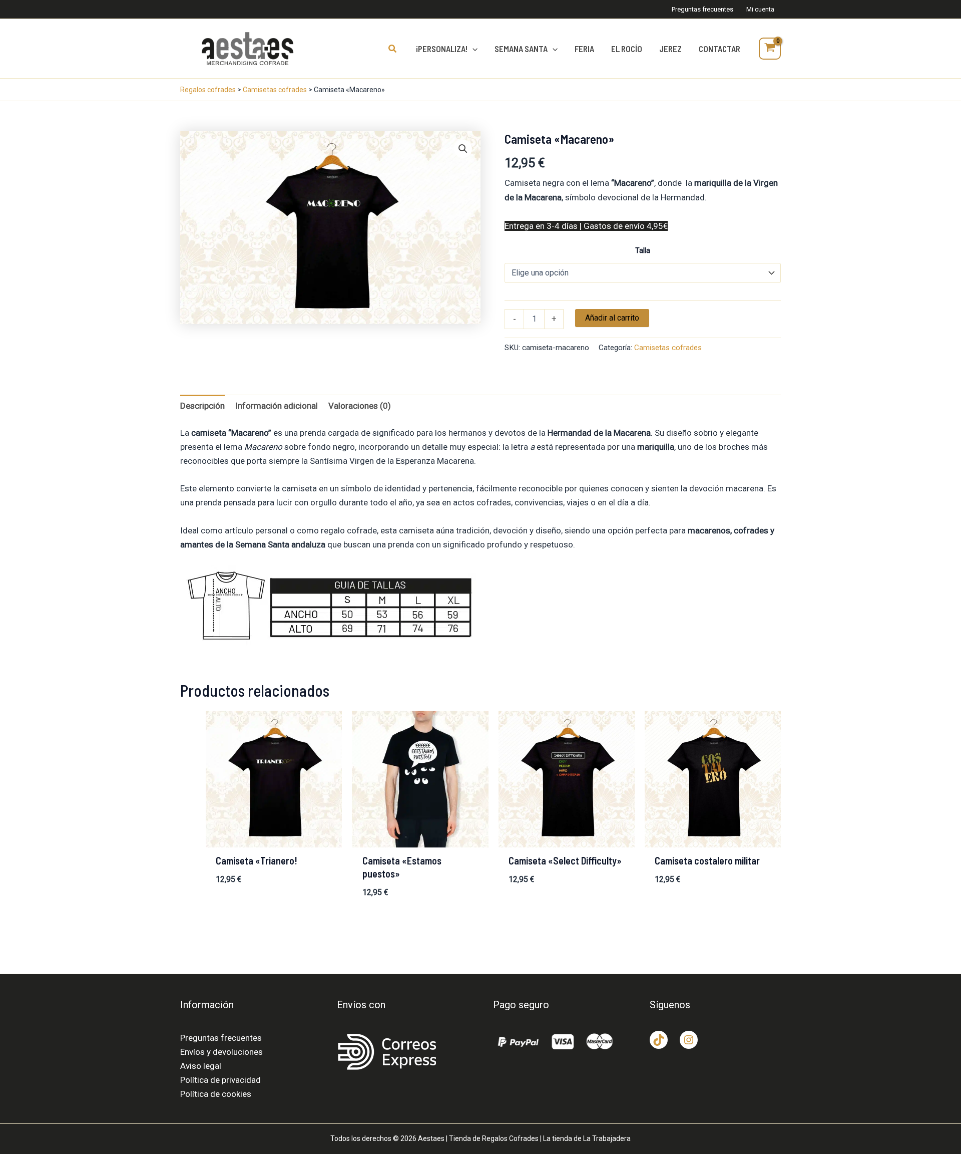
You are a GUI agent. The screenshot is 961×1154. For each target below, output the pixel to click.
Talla (642, 250)
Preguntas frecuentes (221, 1038)
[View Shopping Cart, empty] (770, 49)
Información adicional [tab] (276, 406)
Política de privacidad (220, 1080)
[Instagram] (689, 1040)
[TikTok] (659, 1040)
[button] (392, 49)
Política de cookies (215, 1094)
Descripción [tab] (202, 406)
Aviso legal (200, 1066)
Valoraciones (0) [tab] (359, 406)
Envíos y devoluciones (221, 1052)
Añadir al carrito (612, 318)
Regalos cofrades (208, 90)
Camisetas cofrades (275, 90)
